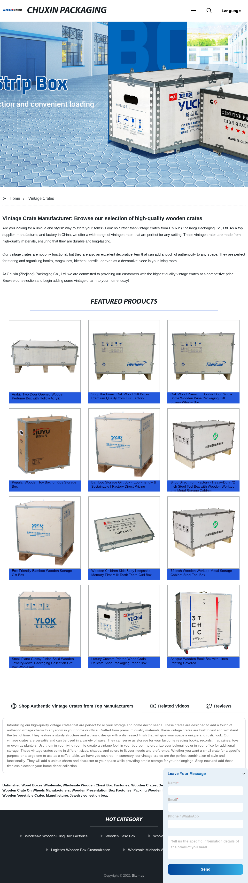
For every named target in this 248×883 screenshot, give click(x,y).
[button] (193, 11)
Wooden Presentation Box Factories (102, 790)
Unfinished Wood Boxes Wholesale (31, 785)
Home (15, 198)
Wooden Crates (144, 785)
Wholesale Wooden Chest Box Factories (96, 785)
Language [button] (231, 10)
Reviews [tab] (223, 706)
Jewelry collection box (88, 795)
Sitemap (138, 875)
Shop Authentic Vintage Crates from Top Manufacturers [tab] (76, 706)
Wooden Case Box (120, 836)
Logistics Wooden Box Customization (80, 850)
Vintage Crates (41, 198)
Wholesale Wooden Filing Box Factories (56, 836)
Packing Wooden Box (151, 790)
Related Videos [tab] (173, 706)
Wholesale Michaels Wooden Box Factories (162, 850)
